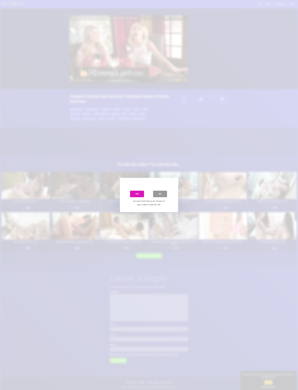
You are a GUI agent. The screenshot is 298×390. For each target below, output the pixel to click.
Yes (137, 194)
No (160, 194)
